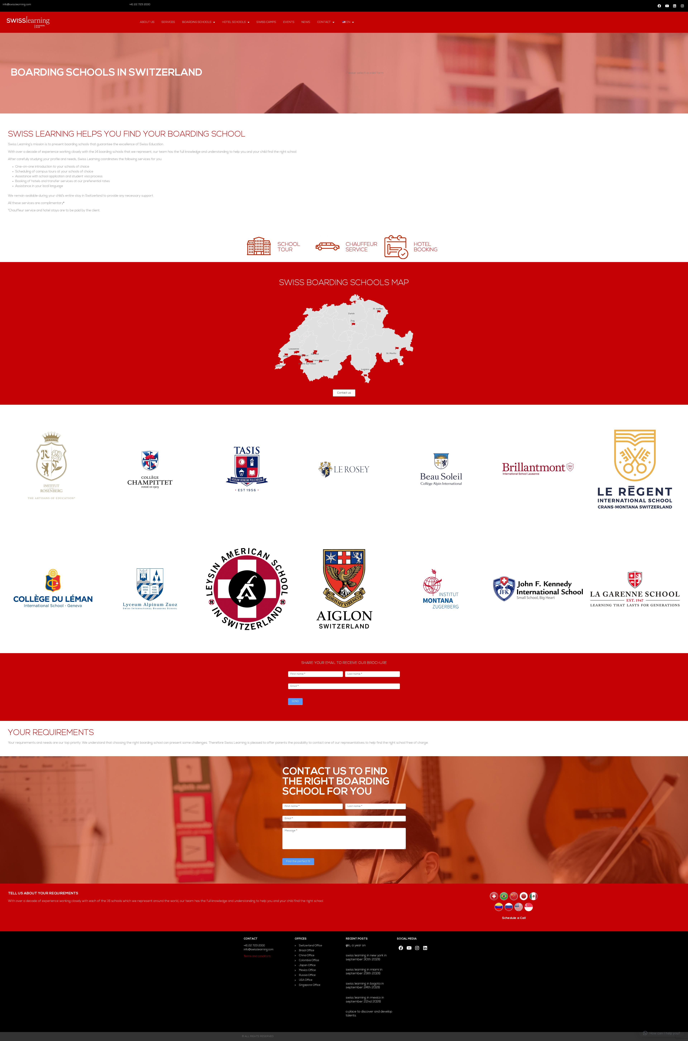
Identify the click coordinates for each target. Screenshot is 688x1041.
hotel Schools (234, 22)
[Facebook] (659, 6)
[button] (661, 1033)
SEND (295, 701)
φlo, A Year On (356, 945)
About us (147, 22)
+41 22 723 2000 (139, 4)
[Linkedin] (674, 6)
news (306, 22)
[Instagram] (682, 6)
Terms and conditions (257, 956)
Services (168, 22)
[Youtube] (666, 6)
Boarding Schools (196, 22)
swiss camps (266, 22)
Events (288, 22)
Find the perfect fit (298, 861)
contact (324, 22)
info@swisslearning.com (17, 4)
